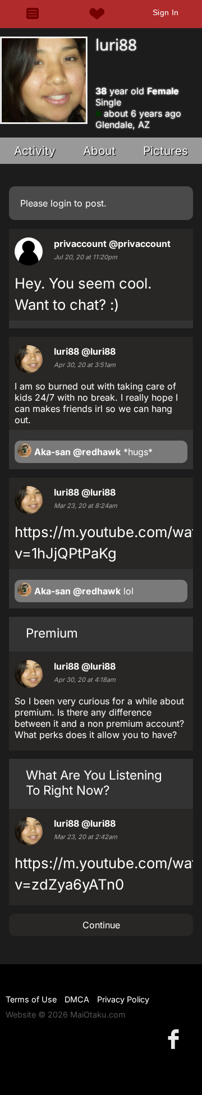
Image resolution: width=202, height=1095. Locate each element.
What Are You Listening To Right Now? (94, 782)
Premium (52, 632)
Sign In (166, 12)
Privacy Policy (123, 999)
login (60, 203)
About (99, 151)
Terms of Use (31, 999)
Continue (101, 925)
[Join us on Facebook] (175, 1038)
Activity (35, 151)
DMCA (77, 999)
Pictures (165, 151)
